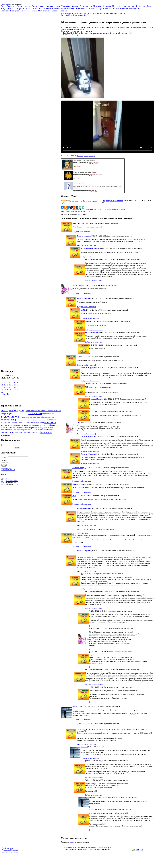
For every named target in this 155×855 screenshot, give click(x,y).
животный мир (8, 419)
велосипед (51, 413)
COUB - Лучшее (7, 411)
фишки (43, 432)
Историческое (129, 6)
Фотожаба (32, 11)
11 (5, 385)
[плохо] (64, 200)
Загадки (75, 6)
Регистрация (6, 468)
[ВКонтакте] (62, 207)
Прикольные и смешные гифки (48, 411)
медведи (25, 422)
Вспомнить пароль (8, 470)
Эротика (63, 11)
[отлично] (69, 200)
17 (2, 387)
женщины (47, 417)
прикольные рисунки (8, 427)
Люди (148, 6)
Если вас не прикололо (10, 852)
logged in (73, 842)
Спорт (23, 11)
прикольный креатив (39, 427)
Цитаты (55, 11)
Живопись (65, 6)
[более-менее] (66, 200)
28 (12, 389)
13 (10, 385)
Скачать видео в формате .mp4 (86, 156)
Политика (93, 8)
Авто (3, 6)
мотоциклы (30, 422)
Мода (3, 8)
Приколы (5, 4)
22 (15, 387)
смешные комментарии (45, 430)
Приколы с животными (109, 8)
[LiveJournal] (77, 207)
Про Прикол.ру (7, 848)
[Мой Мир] (68, 207)
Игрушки (97, 6)
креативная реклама (17, 422)
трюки (22, 432)
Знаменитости (86, 6)
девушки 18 (38, 417)
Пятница (133, 8)
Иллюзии (107, 6)
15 (15, 385)
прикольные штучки (23, 427)
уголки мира (34, 432)
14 (12, 385)
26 (7, 389)
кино (44, 420)
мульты (42, 422)
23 (17, 387)
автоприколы (35, 413)
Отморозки (48, 8)
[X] (71, 207)
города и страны (53, 6)
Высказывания (38, 6)
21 (12, 387)
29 (15, 389)
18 (5, 387)
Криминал (140, 6)
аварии (9, 413)
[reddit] (74, 207)
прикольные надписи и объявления (44, 425)
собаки (17, 432)
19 (7, 387)
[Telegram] (83, 207)
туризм (27, 432)
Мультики (11, 8)
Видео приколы (23, 6)
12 (7, 385)
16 (17, 385)
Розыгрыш (14, 11)
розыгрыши (27, 430)
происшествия (6, 430)
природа (50, 427)
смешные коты (7, 432)
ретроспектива (18, 430)
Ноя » (9, 394)
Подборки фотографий (64, 8)
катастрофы (40, 420)
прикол (80, 214)
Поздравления (81, 8)
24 (2, 389)
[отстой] (62, 200)
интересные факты (32, 420)
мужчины (36, 422)
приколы (70, 847)
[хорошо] (67, 200)
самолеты (33, 429)
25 (5, 389)
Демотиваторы (29, 411)
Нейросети (37, 8)
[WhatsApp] (80, 207)
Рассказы (5, 11)
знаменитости (21, 420)
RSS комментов (12, 481)
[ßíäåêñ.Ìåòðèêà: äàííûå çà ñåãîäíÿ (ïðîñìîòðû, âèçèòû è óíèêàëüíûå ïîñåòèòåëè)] (137, 850)
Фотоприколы (44, 11)
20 (10, 387)
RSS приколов (11, 479)
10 (2, 385)
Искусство (116, 6)
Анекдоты (11, 6)
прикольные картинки (19, 425)
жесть (52, 417)
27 (10, 389)
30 (17, 389)
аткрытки (45, 413)
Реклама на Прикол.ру (10, 850)
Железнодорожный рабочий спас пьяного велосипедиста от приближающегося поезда (93, 13)
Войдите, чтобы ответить (81, 232)
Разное (141, 8)
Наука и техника (24, 8)
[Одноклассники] (65, 207)
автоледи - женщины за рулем (20, 413)
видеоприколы (10, 416)
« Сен (3, 394)
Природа (124, 8)
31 (2, 392)
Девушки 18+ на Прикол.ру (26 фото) (74, 15)
